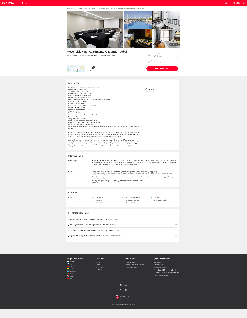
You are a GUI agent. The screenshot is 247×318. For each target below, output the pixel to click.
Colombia (72, 266)
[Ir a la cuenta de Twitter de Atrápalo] (120, 290)
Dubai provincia (104, 8)
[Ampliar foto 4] (166, 38)
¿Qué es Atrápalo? (130, 262)
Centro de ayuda (158, 264)
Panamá (71, 276)
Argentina (72, 261)
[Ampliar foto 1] (138, 20)
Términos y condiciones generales (134, 264)
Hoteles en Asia (82, 8)
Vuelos (98, 262)
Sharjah (113, 8)
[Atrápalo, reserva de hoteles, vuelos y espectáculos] (9, 3)
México (71, 274)
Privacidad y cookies (131, 267)
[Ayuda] (236, 3)
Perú (70, 278)
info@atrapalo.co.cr (163, 275)
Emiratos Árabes (93, 8)
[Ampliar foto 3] (138, 38)
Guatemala (72, 271)
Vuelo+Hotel (99, 267)
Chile (70, 264)
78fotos (175, 44)
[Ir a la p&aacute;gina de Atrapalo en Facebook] (126, 290)
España (71, 269)
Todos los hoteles (71, 8)
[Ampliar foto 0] (95, 29)
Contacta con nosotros (160, 267)
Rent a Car (99, 270)
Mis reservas (157, 262)
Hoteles (98, 264)
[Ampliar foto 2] (166, 20)
